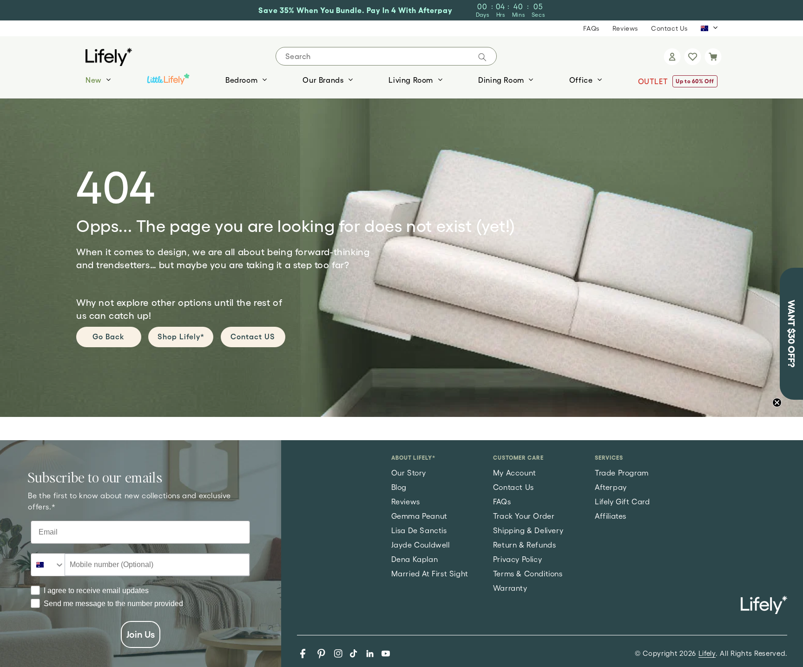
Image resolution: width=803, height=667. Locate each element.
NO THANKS (518, 489)
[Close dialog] (622, 206)
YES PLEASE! (518, 451)
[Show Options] (601, 408)
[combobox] (515, 408)
